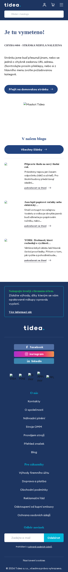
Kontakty (34, 401)
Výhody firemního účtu (34, 472)
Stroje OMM (34, 426)
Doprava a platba (34, 481)
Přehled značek (34, 443)
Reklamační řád (34, 498)
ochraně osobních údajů (40, 546)
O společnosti (34, 409)
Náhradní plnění (34, 418)
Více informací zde (20, 312)
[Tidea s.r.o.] (12, 5)
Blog (34, 452)
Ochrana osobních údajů (34, 515)
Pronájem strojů (34, 435)
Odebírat (53, 537)
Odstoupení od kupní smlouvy (34, 506)
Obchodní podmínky (34, 489)
